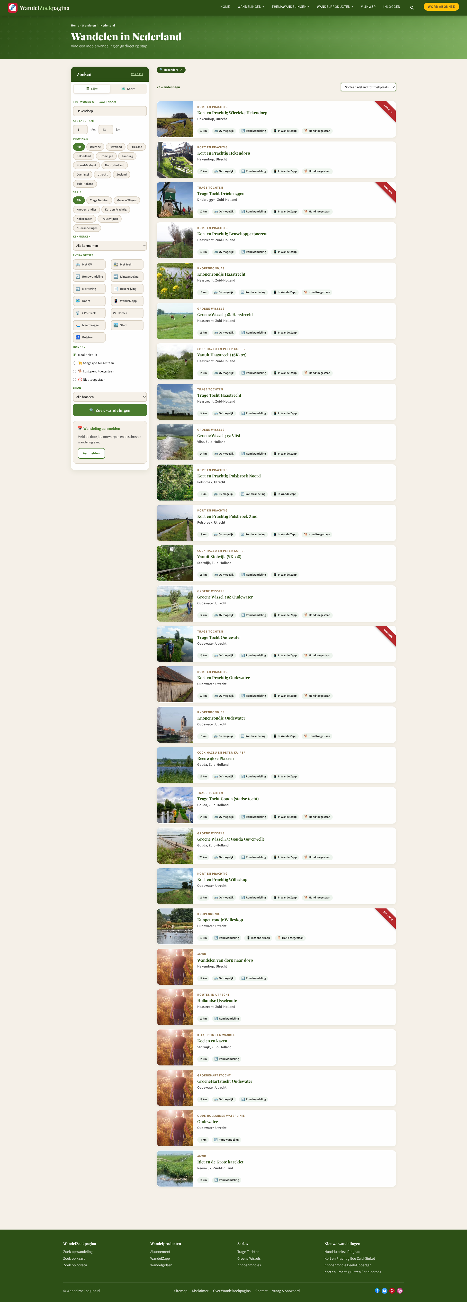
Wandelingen (251, 6)
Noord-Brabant (86, 165)
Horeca (120, 313)
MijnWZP (368, 6)
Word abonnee (441, 6)
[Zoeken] (412, 8)
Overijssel (83, 174)
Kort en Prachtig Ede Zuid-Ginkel (349, 1258)
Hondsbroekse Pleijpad (342, 1251)
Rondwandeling (89, 276)
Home (225, 6)
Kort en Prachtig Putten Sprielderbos (352, 1272)
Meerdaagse (87, 325)
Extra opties (83, 255)
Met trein (122, 264)
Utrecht (103, 174)
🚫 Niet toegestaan (91, 379)
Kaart (128, 89)
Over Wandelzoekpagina (232, 1290)
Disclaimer (200, 1290)
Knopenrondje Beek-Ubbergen (347, 1265)
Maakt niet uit (87, 354)
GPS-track (85, 313)
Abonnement (160, 1251)
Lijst (91, 89)
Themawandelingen (290, 6)
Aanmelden (91, 453)
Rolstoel (84, 337)
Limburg (127, 156)
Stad (119, 325)
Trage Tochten (99, 200)
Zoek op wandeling (78, 1251)
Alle (79, 147)
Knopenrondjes (86, 209)
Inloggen (391, 6)
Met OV (83, 264)
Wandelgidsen (161, 1265)
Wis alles (137, 74)
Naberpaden (84, 219)
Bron (77, 388)
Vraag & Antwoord (286, 1290)
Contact (261, 1290)
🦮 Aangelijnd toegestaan (96, 363)
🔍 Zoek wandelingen (109, 410)
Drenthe (95, 147)
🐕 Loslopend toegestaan (96, 371)
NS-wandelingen (87, 228)
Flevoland (115, 147)
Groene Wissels (126, 200)
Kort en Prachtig (115, 209)
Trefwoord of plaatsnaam (94, 102)
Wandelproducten (335, 6)
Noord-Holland (114, 165)
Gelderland (84, 156)
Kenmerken (82, 237)
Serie (77, 192)
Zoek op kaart (74, 1258)
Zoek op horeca (75, 1265)
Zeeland (122, 174)
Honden (79, 347)
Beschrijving (124, 288)
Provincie (81, 139)
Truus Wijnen (109, 219)
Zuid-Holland (85, 184)
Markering (85, 288)
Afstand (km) (83, 121)
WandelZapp (125, 301)
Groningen (106, 156)
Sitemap (180, 1290)
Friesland (136, 147)
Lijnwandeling (126, 276)
